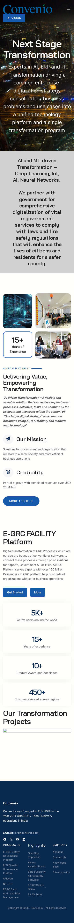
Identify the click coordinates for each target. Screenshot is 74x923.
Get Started (15, 592)
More (37, 592)
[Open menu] (68, 8)
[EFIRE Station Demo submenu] (45, 887)
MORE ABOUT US (21, 501)
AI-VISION (14, 18)
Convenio (10, 803)
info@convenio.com (26, 832)
